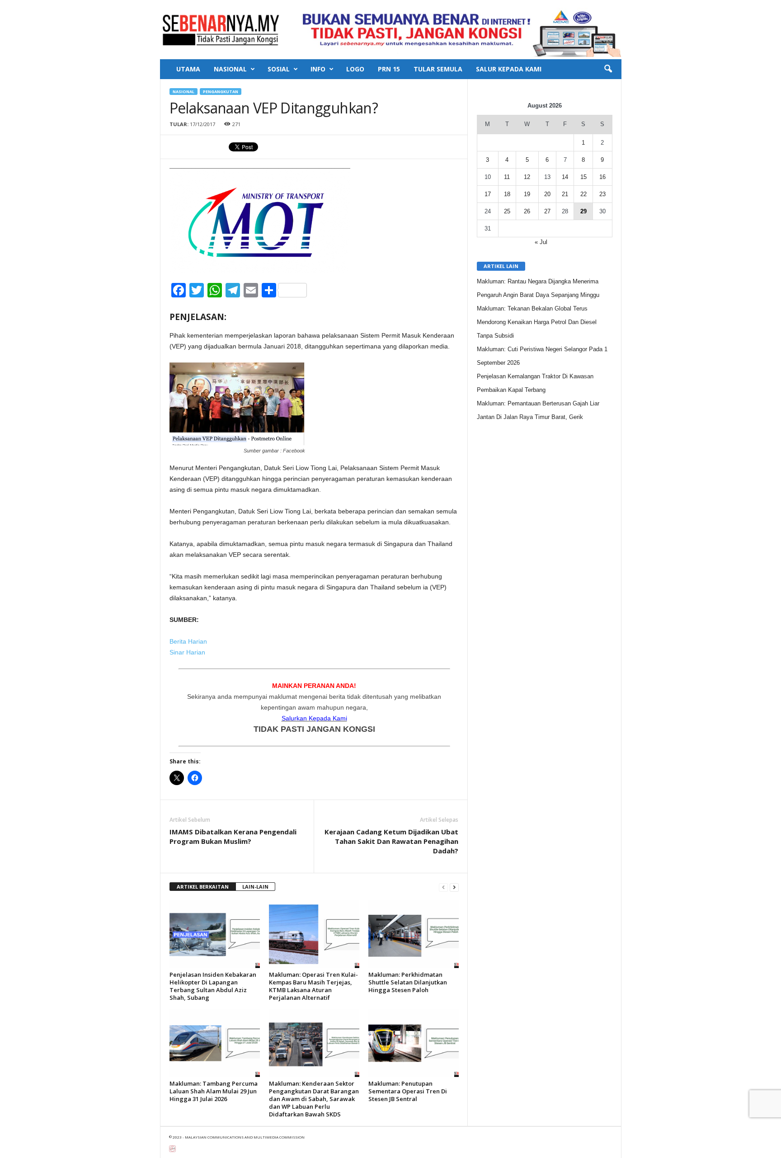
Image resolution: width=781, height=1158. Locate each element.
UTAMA (188, 69)
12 (527, 177)
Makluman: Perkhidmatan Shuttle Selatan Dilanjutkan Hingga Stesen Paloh (407, 982)
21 (565, 194)
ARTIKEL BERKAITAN (203, 886)
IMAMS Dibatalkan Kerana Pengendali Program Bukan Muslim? (232, 836)
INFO (318, 69)
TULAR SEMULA (438, 69)
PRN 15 (389, 69)
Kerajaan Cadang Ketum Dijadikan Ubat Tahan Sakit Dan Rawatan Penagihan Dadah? (391, 841)
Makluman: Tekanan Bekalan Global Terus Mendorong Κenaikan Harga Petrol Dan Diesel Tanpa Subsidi (537, 322)
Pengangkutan (220, 91)
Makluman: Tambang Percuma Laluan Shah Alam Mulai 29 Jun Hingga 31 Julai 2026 (213, 1091)
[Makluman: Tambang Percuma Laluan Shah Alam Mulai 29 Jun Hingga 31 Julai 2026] (214, 1043)
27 (547, 211)
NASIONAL (230, 69)
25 (507, 211)
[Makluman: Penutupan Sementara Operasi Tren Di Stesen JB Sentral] (413, 1043)
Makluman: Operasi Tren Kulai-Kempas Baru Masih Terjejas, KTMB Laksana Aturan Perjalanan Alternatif (313, 986)
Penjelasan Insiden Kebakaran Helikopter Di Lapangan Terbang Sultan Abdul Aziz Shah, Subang (212, 986)
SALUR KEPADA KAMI (508, 69)
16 (602, 177)
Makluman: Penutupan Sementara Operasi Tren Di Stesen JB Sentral (407, 1091)
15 (583, 177)
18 (507, 194)
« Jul (541, 242)
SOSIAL (279, 69)
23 (602, 194)
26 (527, 211)
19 (527, 194)
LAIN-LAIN (255, 886)
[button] (608, 69)
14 (565, 177)
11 (507, 177)
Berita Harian (189, 641)
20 (547, 194)
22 (583, 194)
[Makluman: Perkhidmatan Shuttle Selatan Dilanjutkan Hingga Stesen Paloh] (413, 934)
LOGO (355, 69)
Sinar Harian (187, 652)
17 (488, 194)
